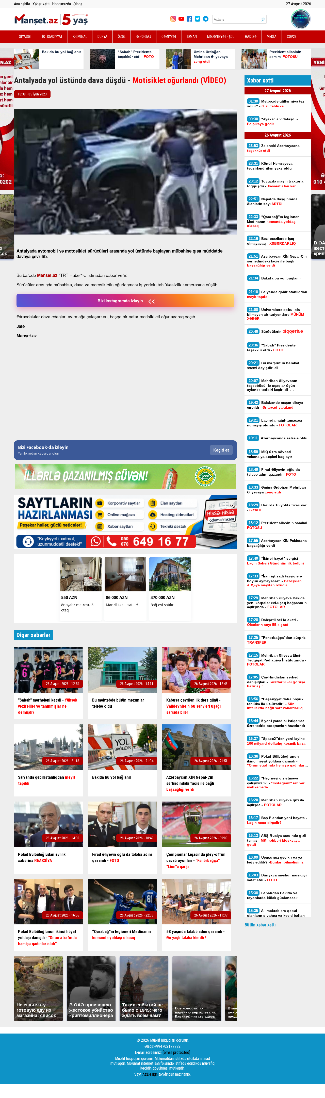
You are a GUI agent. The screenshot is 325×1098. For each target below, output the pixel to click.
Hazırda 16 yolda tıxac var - (276, 507)
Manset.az (47, 275)
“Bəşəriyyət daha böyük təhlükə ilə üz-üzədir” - (275, 703)
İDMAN (192, 37)
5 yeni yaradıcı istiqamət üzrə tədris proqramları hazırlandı (276, 723)
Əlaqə (77, 4)
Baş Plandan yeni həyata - (277, 820)
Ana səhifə (22, 4)
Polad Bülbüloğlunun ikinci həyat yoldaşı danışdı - (275, 760)
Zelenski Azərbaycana (273, 148)
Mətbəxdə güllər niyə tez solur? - (275, 103)
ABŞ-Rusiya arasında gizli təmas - (276, 839)
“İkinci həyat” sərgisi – (275, 560)
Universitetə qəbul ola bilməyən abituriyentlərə (275, 314)
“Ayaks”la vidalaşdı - (272, 121)
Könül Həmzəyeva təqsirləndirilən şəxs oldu (270, 165)
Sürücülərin (276, 331)
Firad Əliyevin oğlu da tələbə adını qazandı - (273, 471)
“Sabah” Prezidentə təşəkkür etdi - (271, 347)
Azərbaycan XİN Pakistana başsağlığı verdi (277, 542)
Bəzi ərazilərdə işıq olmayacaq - (271, 240)
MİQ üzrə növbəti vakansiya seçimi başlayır (269, 454)
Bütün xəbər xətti (260, 924)
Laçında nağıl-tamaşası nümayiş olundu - (274, 422)
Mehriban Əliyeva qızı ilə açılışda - (275, 802)
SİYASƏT (25, 37)
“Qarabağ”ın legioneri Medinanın (273, 221)
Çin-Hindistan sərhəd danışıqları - (276, 681)
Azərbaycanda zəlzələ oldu (278, 438)
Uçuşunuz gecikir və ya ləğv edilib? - (275, 859)
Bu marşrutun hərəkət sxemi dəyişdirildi (273, 365)
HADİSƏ (250, 37)
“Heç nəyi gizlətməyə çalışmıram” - (276, 782)
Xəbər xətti (41, 4)
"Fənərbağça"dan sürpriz (276, 639)
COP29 (292, 37)
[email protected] (176, 1052)
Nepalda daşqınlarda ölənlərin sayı (272, 201)
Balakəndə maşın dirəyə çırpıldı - (275, 404)
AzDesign (150, 1074)
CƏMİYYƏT (168, 37)
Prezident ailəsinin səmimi (277, 525)
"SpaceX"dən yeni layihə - (277, 740)
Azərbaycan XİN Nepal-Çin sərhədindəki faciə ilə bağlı (277, 260)
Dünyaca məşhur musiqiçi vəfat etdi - (277, 877)
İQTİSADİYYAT (52, 37)
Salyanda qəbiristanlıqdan (277, 294)
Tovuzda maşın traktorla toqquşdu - (275, 183)
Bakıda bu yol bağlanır (275, 278)
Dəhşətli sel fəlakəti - (272, 622)
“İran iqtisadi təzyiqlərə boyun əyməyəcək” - (274, 580)
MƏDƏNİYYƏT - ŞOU (221, 37)
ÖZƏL (121, 37)
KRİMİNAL (80, 37)
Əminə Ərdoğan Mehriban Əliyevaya (276, 489)
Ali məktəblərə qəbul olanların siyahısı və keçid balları (276, 915)
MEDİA (272, 37)
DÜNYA (102, 37)
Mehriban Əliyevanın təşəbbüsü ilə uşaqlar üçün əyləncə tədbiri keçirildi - (272, 385)
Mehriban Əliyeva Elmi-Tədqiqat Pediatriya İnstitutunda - (276, 659)
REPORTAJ (143, 37)
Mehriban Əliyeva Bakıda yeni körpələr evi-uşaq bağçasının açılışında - (277, 602)
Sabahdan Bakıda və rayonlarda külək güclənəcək (272, 895)
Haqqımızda (61, 4)
